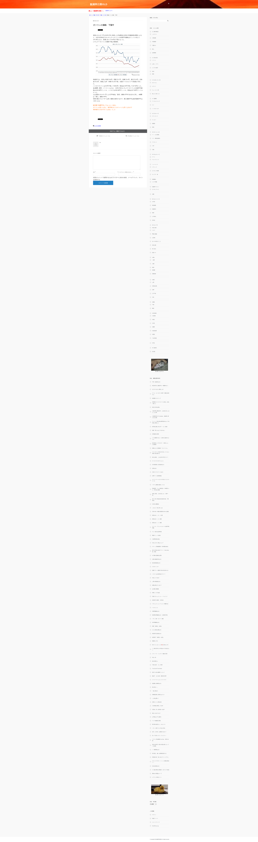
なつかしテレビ (155, 189)
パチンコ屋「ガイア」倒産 (158, 618)
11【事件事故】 (155, 31)
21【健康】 (154, 98)
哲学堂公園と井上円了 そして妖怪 (159, 426)
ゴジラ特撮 (154, 181)
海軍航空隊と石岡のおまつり (158, 694)
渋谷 (153, 297)
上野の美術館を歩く (156, 581)
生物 (153, 149)
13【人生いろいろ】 (156, 80)
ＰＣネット (154, 142)
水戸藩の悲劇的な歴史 (157, 555)
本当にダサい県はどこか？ (158, 542)
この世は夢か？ (155, 698)
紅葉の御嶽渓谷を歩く (157, 559)
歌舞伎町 (154, 273)
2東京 (153, 279)
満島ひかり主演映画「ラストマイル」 (160, 448)
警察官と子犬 (155, 641)
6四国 (153, 334)
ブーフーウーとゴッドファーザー (159, 679)
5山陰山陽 (154, 330)
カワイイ (154, 86)
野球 (153, 127)
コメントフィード (156, 822)
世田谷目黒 (154, 286)
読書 (153, 194)
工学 (153, 145)
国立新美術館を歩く (156, 562)
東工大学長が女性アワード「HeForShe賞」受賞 (160, 551)
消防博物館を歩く (156, 611)
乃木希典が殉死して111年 (157, 705)
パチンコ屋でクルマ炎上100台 (158, 728)
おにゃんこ (154, 82)
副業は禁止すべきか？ (157, 585)
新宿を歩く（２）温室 (157, 519)
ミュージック (155, 164)
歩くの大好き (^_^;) (156, 241)
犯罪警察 (154, 52)
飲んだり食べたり (156, 93)
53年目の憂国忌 (155, 504)
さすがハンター (155, 566)
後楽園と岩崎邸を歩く (157, 683)
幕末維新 (154, 205)
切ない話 (154, 657)
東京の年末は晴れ (156, 407)
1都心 (153, 257)
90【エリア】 (155, 225)
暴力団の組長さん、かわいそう (158, 724)
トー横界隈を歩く (156, 749)
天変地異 (154, 37)
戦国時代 (154, 209)
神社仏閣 (154, 245)
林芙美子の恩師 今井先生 (158, 600)
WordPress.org (155, 825)
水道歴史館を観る (156, 539)
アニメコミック (155, 159)
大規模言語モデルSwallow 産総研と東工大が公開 (160, 417)
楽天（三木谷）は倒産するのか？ (159, 731)
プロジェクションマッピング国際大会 (160, 603)
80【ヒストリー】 (156, 199)
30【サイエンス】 (156, 132)
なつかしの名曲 (155, 170)
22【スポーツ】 (155, 113)
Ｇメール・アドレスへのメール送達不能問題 (160, 527)
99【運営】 (154, 347)
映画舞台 (154, 179)
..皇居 (153, 259)
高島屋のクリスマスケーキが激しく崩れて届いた (160, 402)
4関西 (153, 326)
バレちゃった (155, 607)
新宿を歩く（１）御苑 (157, 522)
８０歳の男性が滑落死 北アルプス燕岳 (160, 769)
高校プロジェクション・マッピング (159, 596)
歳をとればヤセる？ (156, 713)
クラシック (154, 167)
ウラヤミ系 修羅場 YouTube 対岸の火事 (160, 740)
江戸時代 (154, 216)
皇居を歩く (154, 468)
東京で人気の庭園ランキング (158, 672)
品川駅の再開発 (155, 588)
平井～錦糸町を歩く (156, 381)
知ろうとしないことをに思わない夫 (160, 644)
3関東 (153, 302)
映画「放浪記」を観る (157, 626)
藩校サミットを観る (156, 535)
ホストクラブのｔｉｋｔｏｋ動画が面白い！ (160, 761)
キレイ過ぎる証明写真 (157, 531)
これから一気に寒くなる (157, 507)
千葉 (153, 304)
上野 (153, 282)
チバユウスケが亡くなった (158, 460)
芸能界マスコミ (155, 186)
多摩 (153, 289)
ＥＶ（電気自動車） (156, 138)
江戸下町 (154, 293)
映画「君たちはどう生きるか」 (158, 430)
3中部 (153, 323)
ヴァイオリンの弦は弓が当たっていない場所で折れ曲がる (160, 452)
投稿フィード (155, 818)
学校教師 (154, 41)
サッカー (154, 119)
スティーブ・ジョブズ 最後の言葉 (159, 653)
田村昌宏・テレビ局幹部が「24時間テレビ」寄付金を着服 (160, 489)
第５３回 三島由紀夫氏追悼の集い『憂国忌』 (160, 499)
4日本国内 (154, 313)
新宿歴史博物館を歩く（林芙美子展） (160, 615)
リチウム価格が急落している (158, 484)
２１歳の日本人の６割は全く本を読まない (160, 649)
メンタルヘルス (155, 108)
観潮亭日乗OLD (98, 4)
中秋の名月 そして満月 (157, 664)
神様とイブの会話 (156, 592)
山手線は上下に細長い (157, 716)
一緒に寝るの (155, 690)
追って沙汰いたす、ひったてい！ (159, 735)
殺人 (153, 49)
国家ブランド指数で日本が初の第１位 (160, 570)
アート (153, 156)
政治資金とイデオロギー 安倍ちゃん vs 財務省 (160, 443)
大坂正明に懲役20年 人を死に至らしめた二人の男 (160, 411)
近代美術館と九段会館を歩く (158, 464)
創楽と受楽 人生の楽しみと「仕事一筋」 (160, 494)
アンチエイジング (156, 101)
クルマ (153, 230)
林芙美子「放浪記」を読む (158, 637)
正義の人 (154, 45)
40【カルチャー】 (156, 154)
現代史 (153, 220)
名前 (94, 172)
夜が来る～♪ (154, 687)
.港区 (153, 263)
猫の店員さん (155, 661)
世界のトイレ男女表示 (157, 702)
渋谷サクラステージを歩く (158, 472)
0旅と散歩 (154, 227)
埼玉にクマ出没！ (156, 577)
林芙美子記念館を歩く (157, 633)
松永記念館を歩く (156, 766)
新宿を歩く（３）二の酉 (157, 515)
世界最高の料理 (155, 434)
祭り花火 (154, 248)
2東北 (153, 319)
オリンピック (155, 116)
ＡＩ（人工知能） (156, 134)
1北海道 (154, 315)
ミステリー (154, 34)
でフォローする (104, 136)
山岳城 (153, 237)
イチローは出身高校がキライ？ (158, 574)
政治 (153, 71)
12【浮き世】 (155, 57)
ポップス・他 (155, 174)
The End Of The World (157, 668)
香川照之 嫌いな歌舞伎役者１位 (159, 753)
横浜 (153, 308)
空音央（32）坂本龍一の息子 (158, 709)
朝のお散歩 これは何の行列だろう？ (160, 457)
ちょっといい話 (155, 90)
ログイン (154, 814)
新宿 (153, 267)
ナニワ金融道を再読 (156, 720)
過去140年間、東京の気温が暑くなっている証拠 (160, 745)
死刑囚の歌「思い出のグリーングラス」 (160, 757)
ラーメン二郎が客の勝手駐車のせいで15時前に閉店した (160, 422)
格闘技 (153, 123)
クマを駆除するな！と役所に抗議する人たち (160, 438)
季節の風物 (154, 234)
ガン (153, 104)
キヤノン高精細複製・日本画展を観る (160, 546)
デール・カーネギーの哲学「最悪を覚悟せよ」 (160, 394)
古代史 (153, 201)
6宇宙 (153, 343)
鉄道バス (154, 252)
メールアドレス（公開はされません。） (125, 172)
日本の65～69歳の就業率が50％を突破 (160, 511)
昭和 (153, 212)
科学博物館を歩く (156, 622)
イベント (154, 60)
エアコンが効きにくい (157, 777)
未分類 (153, 351)
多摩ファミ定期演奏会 (157, 475)
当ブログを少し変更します (158, 389)
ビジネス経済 (97, 125)
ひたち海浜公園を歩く (157, 629)
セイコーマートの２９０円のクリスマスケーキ (160, 480)
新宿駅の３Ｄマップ (156, 398)
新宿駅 (153, 270)
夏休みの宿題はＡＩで (157, 773)
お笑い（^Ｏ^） (155, 64)
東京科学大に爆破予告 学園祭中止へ (160, 385)
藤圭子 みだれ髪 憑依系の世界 (159, 676)
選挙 (153, 74)
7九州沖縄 (154, 338)
